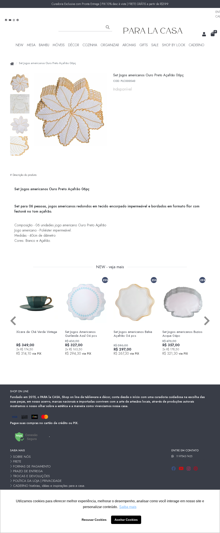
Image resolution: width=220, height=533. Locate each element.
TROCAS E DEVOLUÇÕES (31, 476)
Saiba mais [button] (127, 507)
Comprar (39, 361)
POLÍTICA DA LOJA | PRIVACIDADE (37, 480)
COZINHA (89, 45)
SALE (155, 45)
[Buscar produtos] (107, 27)
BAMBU (44, 45)
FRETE (17, 461)
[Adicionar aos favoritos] (21, 279)
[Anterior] (13, 320)
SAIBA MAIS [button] (17, 450)
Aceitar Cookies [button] (126, 519)
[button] (204, 34)
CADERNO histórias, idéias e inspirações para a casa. (49, 485)
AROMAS (129, 45)
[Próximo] (207, 320)
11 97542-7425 (184, 456)
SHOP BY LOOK (173, 45)
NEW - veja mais (110, 267)
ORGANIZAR (110, 45)
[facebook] (174, 469)
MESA (31, 45)
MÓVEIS (59, 45)
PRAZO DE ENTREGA (28, 471)
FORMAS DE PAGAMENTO (32, 466)
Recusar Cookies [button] (94, 519)
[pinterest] (196, 469)
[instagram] (189, 469)
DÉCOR (73, 45)
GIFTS (143, 45)
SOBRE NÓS (22, 456)
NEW (19, 45)
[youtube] (182, 469)
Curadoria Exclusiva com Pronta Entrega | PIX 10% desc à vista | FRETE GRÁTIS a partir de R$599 (110, 4)
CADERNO (196, 45)
